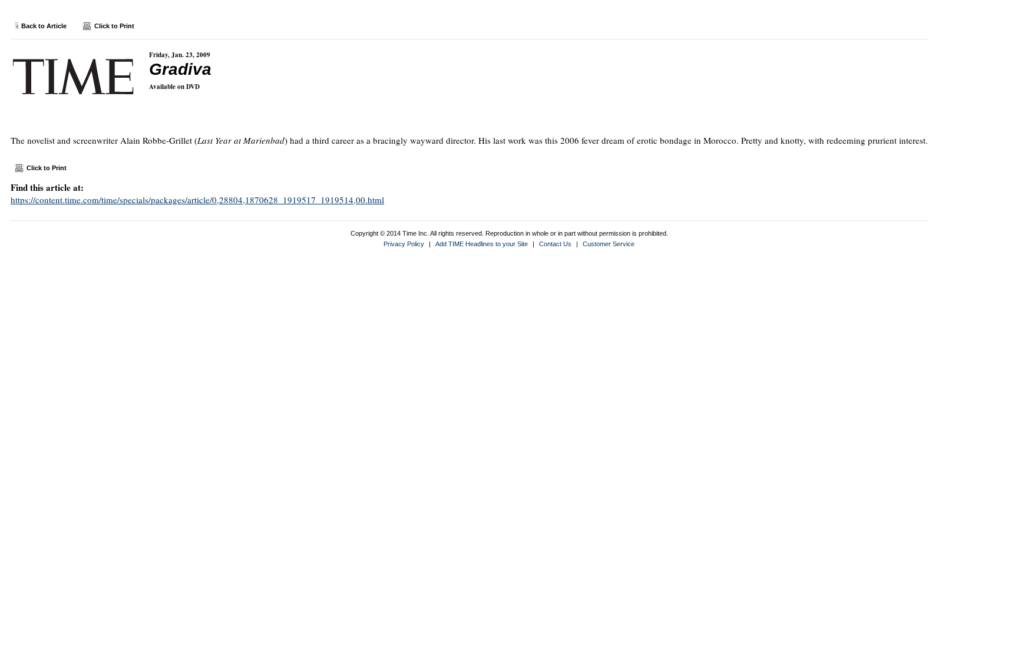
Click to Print (114, 25)
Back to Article (44, 25)
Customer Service (608, 243)
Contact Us (555, 243)
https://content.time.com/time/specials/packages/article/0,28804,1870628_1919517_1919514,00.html (197, 200)
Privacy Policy (404, 243)
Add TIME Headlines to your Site (481, 243)
